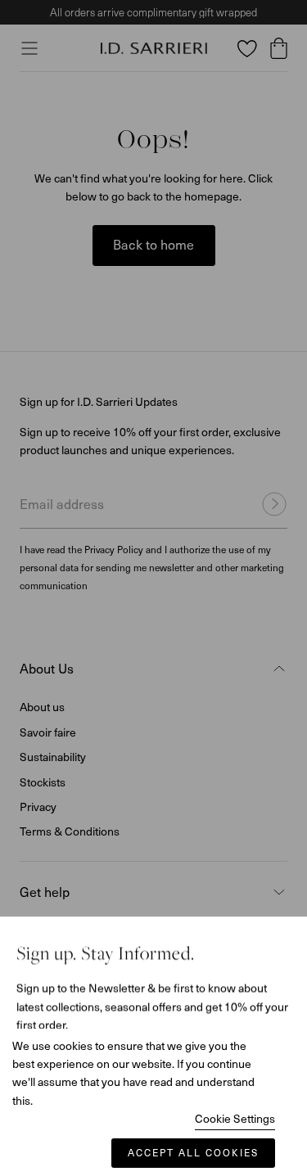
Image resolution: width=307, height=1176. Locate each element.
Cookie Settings (235, 1118)
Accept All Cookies (193, 1152)
